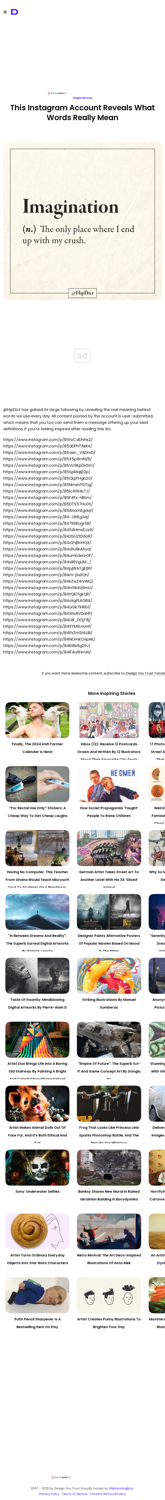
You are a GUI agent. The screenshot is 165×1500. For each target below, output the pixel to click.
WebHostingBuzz (121, 1488)
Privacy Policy (49, 1494)
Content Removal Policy (108, 1494)
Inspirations (82, 98)
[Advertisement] (82, 61)
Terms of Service (74, 1494)
